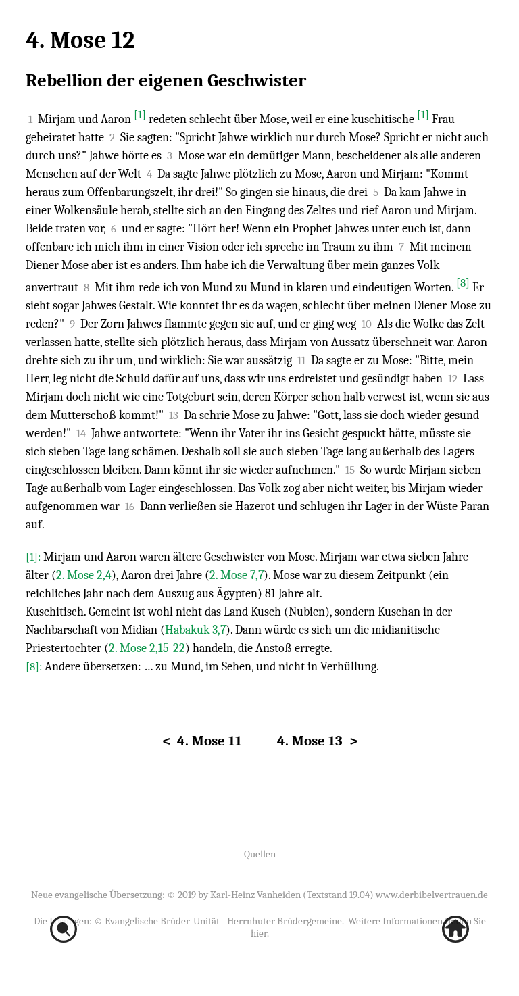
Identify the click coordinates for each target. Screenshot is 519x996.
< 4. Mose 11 (202, 740)
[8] (463, 282)
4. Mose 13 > (317, 740)
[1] (140, 114)
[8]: (35, 666)
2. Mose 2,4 (84, 575)
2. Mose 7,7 (236, 575)
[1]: (34, 557)
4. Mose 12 (80, 40)
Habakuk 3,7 (195, 630)
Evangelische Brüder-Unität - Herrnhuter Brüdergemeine (223, 921)
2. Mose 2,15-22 (147, 648)
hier (259, 933)
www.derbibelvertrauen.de (432, 895)
